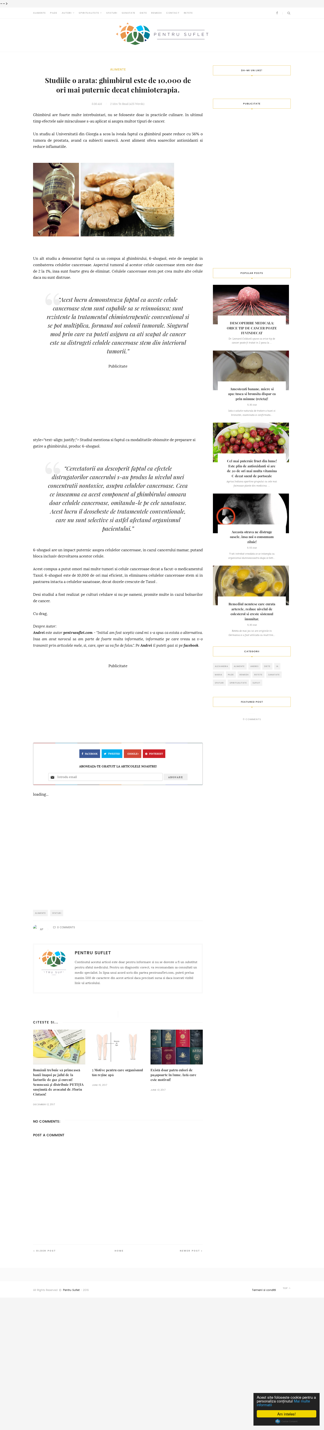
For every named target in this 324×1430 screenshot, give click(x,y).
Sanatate (128, 13)
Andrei (39, 633)
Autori (67, 13)
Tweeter (114, 754)
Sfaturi (111, 13)
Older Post (46, 1251)
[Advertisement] (118, 400)
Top (285, 1288)
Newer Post (190, 1251)
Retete (188, 13)
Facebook (91, 754)
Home (119, 1251)
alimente (118, 69)
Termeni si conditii (264, 1290)
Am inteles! (286, 1414)
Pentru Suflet (71, 1290)
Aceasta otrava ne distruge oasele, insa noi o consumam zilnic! (252, 537)
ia (277, 666)
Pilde (53, 13)
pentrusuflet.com (78, 633)
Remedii (156, 13)
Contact (172, 13)
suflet (256, 683)
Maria (218, 675)
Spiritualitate (89, 13)
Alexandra (221, 666)
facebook (191, 645)
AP (41, 929)
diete (267, 666)
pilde (231, 675)
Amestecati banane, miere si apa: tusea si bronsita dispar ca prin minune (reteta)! (252, 394)
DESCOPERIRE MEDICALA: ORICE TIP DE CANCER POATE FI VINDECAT (252, 328)
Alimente (39, 13)
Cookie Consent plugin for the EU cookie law (287, 1421)
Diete (143, 13)
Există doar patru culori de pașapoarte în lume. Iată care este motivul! (173, 1074)
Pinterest (156, 754)
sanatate (274, 675)
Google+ (133, 754)
